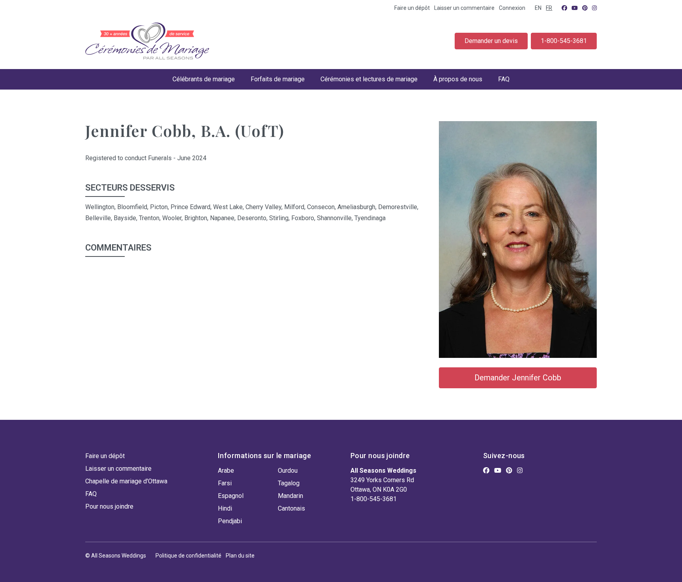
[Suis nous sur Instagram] (594, 8)
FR (549, 8)
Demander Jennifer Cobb (517, 377)
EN (538, 8)
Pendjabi (230, 521)
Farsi (225, 483)
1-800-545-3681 (564, 41)
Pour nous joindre (109, 506)
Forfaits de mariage (278, 79)
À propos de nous (457, 79)
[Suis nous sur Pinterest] (585, 8)
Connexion (512, 8)
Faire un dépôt (412, 8)
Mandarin (290, 496)
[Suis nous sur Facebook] (564, 8)
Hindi (225, 508)
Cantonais (291, 508)
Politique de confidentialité (188, 555)
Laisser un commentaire (464, 8)
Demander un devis (491, 41)
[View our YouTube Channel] (574, 8)
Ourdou (288, 470)
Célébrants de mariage (203, 79)
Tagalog (289, 483)
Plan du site (240, 555)
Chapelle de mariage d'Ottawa (126, 481)
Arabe (226, 470)
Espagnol (231, 496)
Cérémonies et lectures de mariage (369, 79)
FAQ (504, 79)
